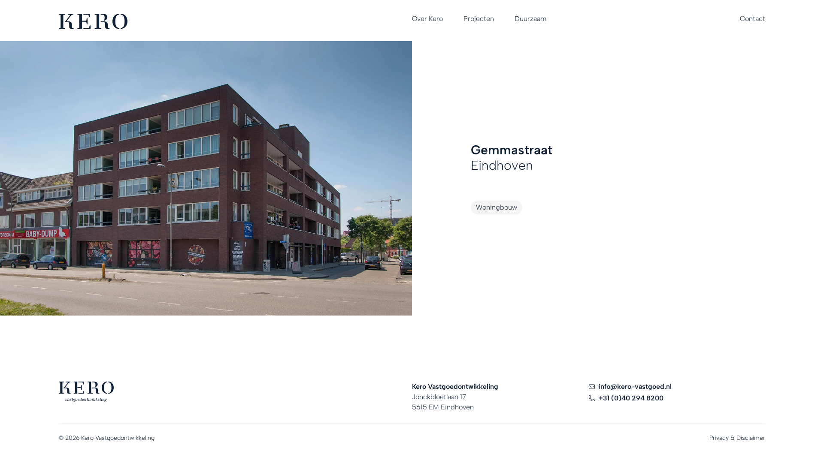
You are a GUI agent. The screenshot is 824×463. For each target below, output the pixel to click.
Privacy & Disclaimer (737, 438)
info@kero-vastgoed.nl (635, 386)
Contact (752, 19)
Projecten (479, 19)
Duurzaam (530, 19)
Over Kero (427, 19)
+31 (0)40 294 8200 (631, 398)
